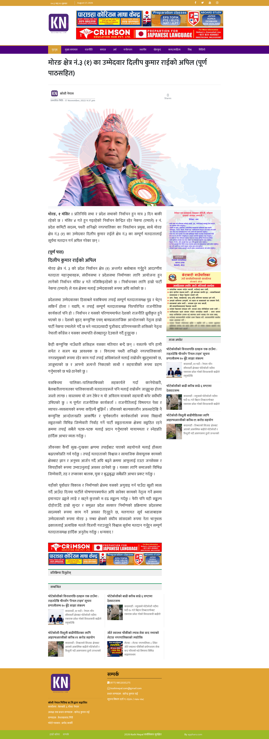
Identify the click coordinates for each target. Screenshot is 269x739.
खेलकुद (157, 50)
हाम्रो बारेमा (55, 735)
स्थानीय (142, 50)
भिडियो (202, 50)
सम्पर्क (66, 735)
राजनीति (89, 50)
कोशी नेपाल (67, 93)
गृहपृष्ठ (55, 50)
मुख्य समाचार (71, 50)
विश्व (189, 50)
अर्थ (114, 50)
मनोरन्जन (128, 50)
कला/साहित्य (174, 50)
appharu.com (195, 734)
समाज (103, 50)
